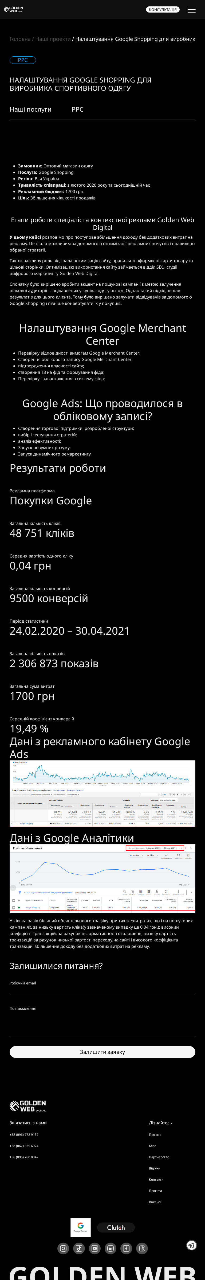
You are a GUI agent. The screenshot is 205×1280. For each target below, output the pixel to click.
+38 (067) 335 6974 (24, 1146)
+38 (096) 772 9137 (24, 1134)
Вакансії (155, 1202)
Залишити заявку (102, 1051)
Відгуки (154, 1168)
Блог (152, 1146)
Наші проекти (53, 38)
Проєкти (155, 1190)
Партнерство (159, 1157)
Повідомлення (23, 1008)
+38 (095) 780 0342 (24, 1157)
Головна (20, 38)
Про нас (155, 1134)
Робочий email (23, 982)
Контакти (156, 1179)
